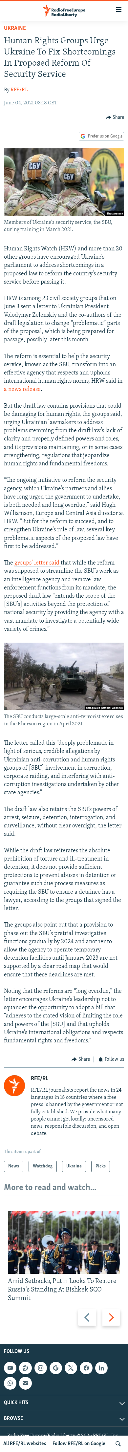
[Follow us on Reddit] (25, 1368)
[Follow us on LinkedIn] (101, 1368)
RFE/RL (19, 90)
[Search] (118, 1444)
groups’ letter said (37, 563)
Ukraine (15, 29)
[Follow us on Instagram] (40, 1368)
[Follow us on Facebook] (86, 1368)
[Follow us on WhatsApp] (10, 1383)
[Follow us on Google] (56, 1368)
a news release (22, 390)
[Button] (115, 117)
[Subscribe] (25, 1383)
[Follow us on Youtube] (10, 1368)
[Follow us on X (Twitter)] (71, 1368)
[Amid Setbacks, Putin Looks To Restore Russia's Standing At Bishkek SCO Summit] (64, 1242)
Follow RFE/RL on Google (79, 1443)
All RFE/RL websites (24, 1443)
